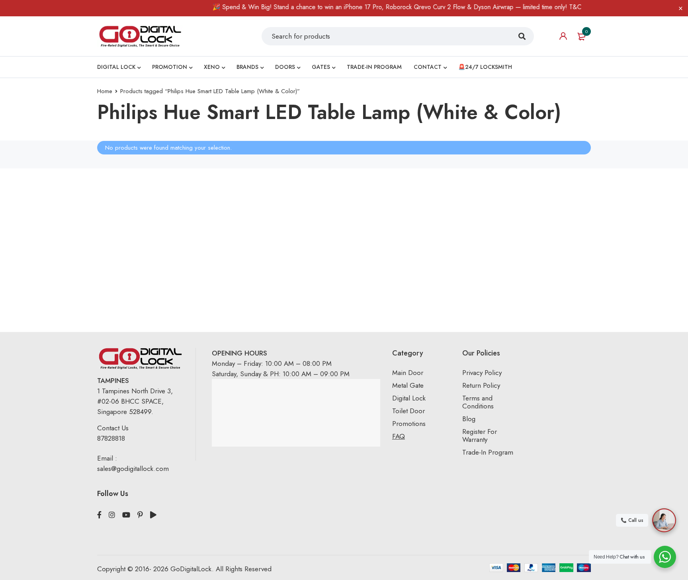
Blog (468, 419)
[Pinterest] (140, 515)
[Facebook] (99, 515)
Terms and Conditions (478, 402)
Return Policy (481, 385)
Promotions (409, 423)
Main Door (407, 372)
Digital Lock (409, 398)
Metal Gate (408, 385)
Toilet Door (408, 411)
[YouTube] (126, 515)
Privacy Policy (482, 372)
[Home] (140, 36)
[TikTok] (153, 515)
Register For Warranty (479, 435)
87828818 (111, 438)
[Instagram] (112, 515)
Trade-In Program (487, 452)
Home (104, 91)
